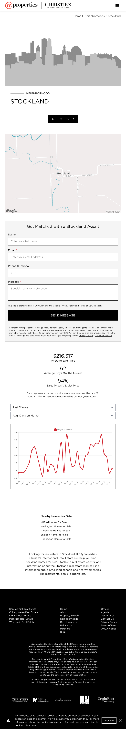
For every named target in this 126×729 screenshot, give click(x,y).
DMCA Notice (108, 628)
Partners (65, 628)
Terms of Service (87, 305)
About (63, 612)
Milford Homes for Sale (54, 522)
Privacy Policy (67, 305)
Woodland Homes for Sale (55, 530)
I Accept (109, 720)
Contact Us (107, 619)
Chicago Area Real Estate (23, 612)
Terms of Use (108, 625)
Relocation (66, 625)
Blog (62, 632)
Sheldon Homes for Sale (54, 534)
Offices (105, 609)
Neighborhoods (69, 619)
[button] (63, 173)
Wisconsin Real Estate (22, 622)
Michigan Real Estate (21, 619)
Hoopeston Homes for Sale (56, 539)
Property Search (69, 615)
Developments (68, 622)
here (35, 333)
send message (63, 315)
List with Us (108, 615)
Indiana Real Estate (20, 615)
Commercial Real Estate (22, 609)
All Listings (61, 119)
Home (63, 609)
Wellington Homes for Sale (56, 526)
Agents (105, 612)
